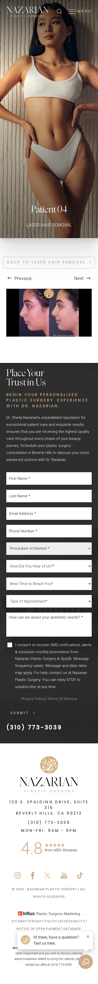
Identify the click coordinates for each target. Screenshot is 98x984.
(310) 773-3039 (34, 728)
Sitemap (19, 921)
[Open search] (59, 11)
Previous (22, 278)
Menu (84, 12)
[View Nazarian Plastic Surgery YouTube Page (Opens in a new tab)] (64, 878)
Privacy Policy (32, 699)
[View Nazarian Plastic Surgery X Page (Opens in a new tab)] (47, 878)
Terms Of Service (62, 699)
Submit (19, 713)
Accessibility (72, 921)
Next (79, 278)
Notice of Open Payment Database (49, 929)
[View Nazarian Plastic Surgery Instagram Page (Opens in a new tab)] (18, 878)
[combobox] (49, 548)
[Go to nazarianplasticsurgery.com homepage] (27, 12)
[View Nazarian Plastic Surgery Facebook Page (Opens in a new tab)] (32, 878)
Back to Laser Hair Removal (46, 262)
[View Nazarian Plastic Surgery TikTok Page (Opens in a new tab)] (80, 878)
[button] (72, 12)
